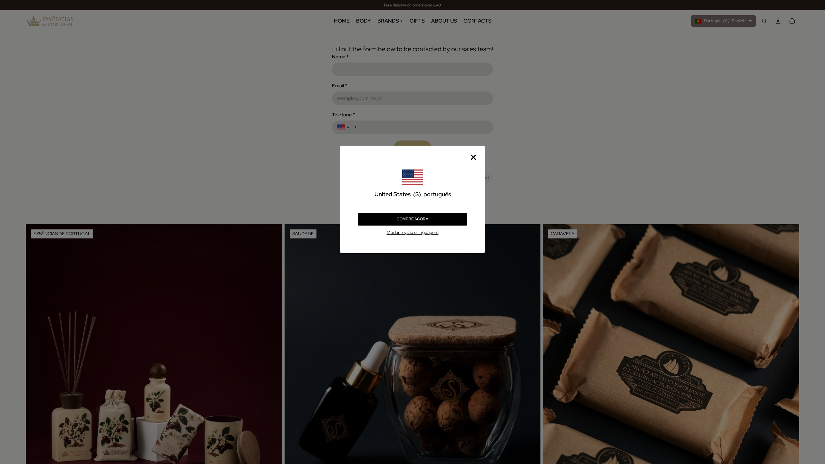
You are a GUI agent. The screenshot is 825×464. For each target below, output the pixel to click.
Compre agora (412, 219)
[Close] (473, 157)
